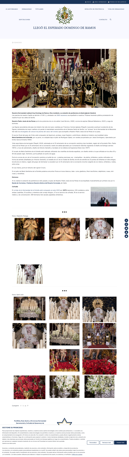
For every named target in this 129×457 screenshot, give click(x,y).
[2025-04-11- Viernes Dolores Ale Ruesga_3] (99, 252)
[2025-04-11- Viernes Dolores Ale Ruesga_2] (29, 229)
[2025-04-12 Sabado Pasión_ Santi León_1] (29, 308)
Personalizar (93, 442)
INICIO (88, 2)
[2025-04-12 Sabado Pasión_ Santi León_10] (64, 386)
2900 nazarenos (62, 115)
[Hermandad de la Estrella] (64, 15)
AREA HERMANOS (100, 2)
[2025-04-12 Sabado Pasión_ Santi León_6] (99, 335)
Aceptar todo (120, 442)
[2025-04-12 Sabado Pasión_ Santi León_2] (64, 308)
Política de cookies (77, 454)
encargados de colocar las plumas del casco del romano (39, 131)
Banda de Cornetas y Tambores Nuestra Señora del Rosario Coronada (36, 183)
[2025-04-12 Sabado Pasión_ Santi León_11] (99, 386)
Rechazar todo (106, 442)
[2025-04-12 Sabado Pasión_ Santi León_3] (99, 309)
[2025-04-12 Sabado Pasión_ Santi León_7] (64, 360)
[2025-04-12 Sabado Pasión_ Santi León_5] (64, 334)
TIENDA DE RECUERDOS (117, 2)
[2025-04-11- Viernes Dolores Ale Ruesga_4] (99, 228)
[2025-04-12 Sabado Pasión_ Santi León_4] (29, 336)
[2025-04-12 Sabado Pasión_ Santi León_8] (99, 362)
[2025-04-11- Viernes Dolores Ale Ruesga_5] (29, 274)
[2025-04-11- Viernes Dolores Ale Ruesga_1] (64, 229)
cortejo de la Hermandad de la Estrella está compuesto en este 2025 (37, 190)
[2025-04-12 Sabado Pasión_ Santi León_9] (29, 387)
